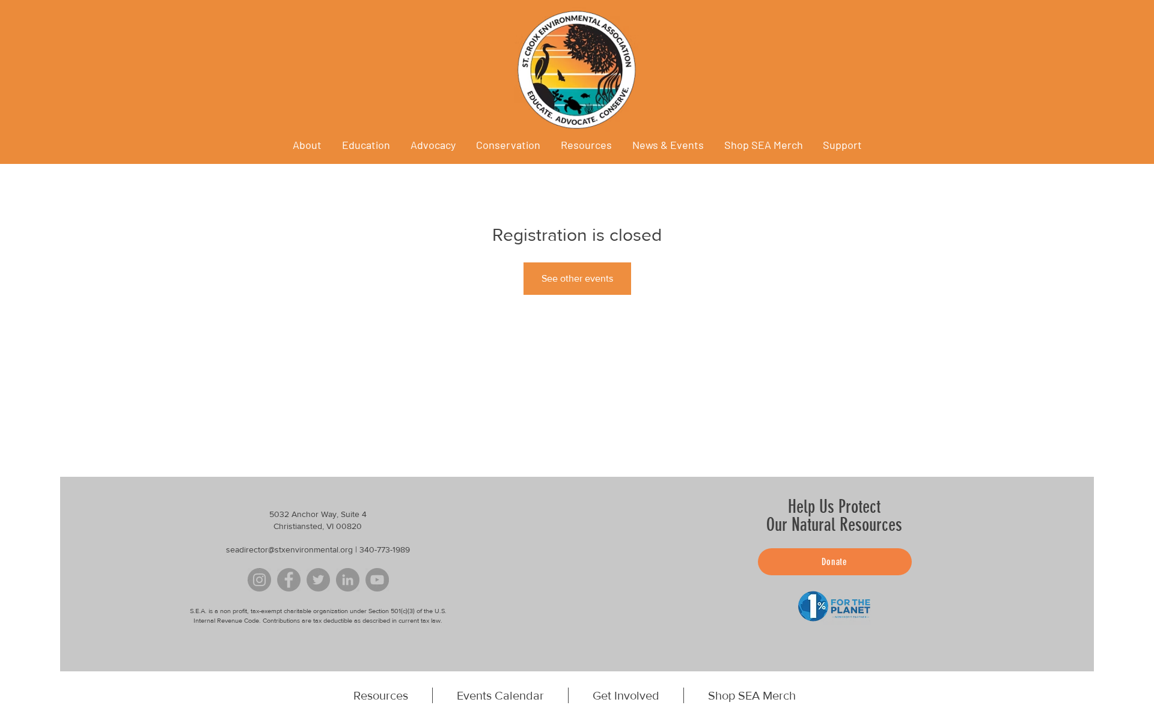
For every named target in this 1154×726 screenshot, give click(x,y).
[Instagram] (259, 579)
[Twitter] (318, 579)
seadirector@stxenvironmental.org (289, 549)
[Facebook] (289, 579)
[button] (668, 145)
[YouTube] (377, 579)
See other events (577, 278)
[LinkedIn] (347, 579)
